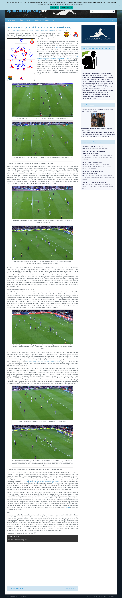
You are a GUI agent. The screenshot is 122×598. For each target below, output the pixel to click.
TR (9, 30)
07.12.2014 (15, 30)
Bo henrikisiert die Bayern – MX (92, 162)
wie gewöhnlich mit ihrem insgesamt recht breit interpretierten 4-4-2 (57, 58)
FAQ (53, 20)
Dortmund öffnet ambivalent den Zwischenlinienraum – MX (93, 152)
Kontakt (89, 596)
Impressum (112, 596)
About (21, 20)
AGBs (95, 596)
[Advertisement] (42, 563)
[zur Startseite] (27, 11)
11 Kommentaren (62, 30)
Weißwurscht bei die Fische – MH (93, 146)
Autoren (29, 20)
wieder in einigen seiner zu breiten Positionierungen (43, 362)
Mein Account (11, 20)
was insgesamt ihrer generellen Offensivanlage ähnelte (41, 482)
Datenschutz (102, 596)
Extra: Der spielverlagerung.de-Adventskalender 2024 (92, 172)
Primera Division (44, 30)
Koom (84, 148)
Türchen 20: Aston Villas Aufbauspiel (94, 182)
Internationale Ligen (34, 30)
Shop (113, 20)
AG (83, 164)
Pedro (68, 507)
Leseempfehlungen (42, 20)
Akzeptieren (54, 7)
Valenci (58, 47)
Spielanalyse (52, 30)
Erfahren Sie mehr (66, 7)
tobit (84, 155)
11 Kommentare (41, 588)
